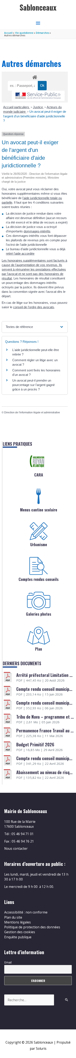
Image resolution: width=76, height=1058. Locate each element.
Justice (38, 107)
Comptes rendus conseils (38, 579)
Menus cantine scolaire (38, 509)
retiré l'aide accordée (20, 253)
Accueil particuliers (16, 107)
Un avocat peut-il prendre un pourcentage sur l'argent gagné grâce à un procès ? (33, 385)
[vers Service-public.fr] (38, 96)
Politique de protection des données (32, 927)
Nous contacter (16, 848)
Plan (38, 649)
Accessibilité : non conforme (26, 912)
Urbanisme (38, 544)
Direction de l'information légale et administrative (32, 412)
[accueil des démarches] (34, 76)
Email (8, 962)
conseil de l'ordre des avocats (33, 307)
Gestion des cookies (19, 932)
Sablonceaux (38, 7)
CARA (38, 475)
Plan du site (13, 917)
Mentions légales (17, 922)
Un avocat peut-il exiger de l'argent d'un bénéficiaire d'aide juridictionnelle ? (34, 116)
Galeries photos (38, 614)
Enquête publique (17, 937)
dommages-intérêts (37, 231)
